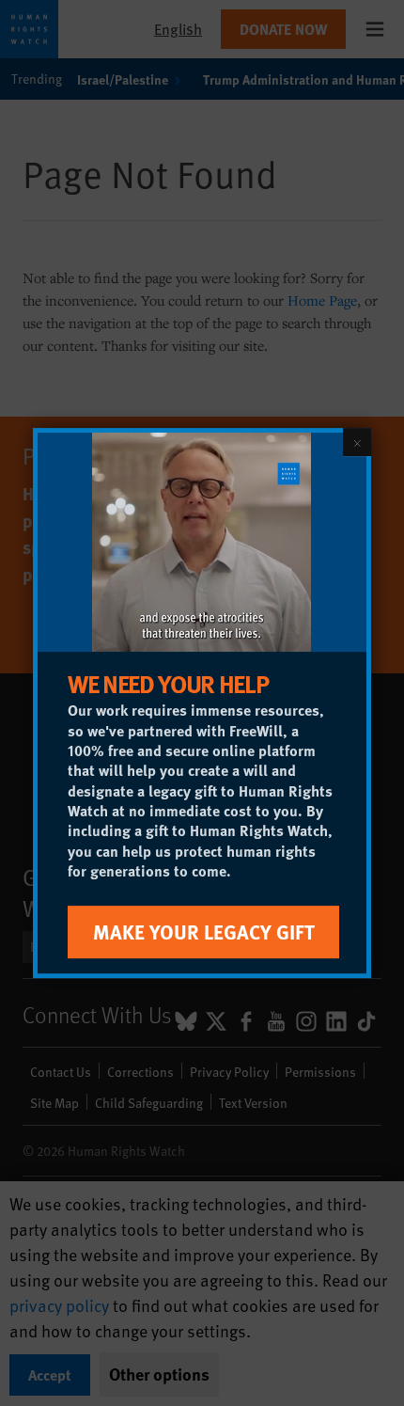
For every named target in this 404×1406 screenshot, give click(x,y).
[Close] (357, 442)
